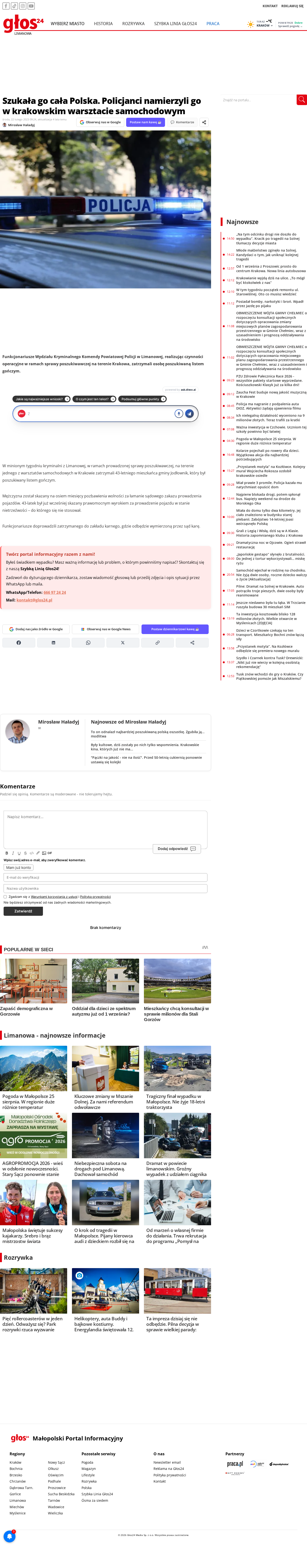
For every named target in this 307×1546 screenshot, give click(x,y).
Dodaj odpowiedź (173, 848)
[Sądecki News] (257, 1464)
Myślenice (18, 1513)
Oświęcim (56, 1475)
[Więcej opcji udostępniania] (192, 642)
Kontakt (160, 1481)
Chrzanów (18, 1481)
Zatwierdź (23, 911)
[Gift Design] (235, 1473)
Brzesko (16, 1475)
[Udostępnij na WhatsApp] (88, 642)
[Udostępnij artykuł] (204, 122)
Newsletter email (167, 1462)
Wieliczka (55, 1513)
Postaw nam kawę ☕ (145, 122)
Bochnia (16, 1468)
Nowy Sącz (56, 1462)
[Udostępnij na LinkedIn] (53, 642)
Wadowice (56, 1507)
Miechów (17, 1507)
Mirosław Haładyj (21, 125)
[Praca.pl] (235, 1464)
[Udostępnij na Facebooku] (18, 642)
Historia (103, 23)
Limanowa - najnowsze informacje (55, 1035)
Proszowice (57, 1487)
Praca (213, 23)
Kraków (15, 1462)
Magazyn (89, 1468)
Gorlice (15, 1494)
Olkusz (53, 1468)
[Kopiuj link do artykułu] (157, 642)
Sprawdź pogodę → (290, 26)
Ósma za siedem (95, 1500)
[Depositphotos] (279, 1464)
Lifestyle (88, 1475)
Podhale (54, 1481)
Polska (87, 1487)
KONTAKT (270, 6)
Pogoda (87, 1462)
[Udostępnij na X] (122, 642)
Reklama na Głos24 (169, 1468)
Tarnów (54, 1500)
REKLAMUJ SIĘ (292, 6)
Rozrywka (133, 23)
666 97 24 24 (55, 592)
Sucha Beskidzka (61, 1494)
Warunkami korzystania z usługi (54, 897)
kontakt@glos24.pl (34, 600)
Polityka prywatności (170, 1475)
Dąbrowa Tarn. (21, 1487)
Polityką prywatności (95, 897)
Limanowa (18, 1500)
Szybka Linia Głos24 (175, 23)
